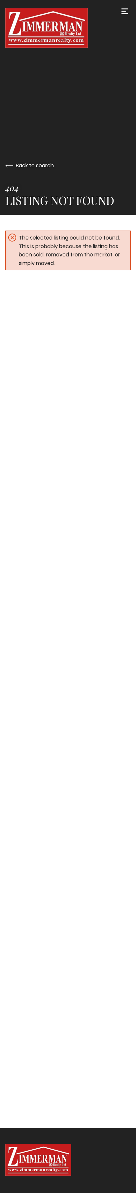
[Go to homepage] (68, 28)
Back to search (35, 165)
